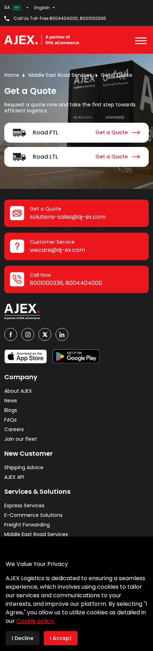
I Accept (61, 638)
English (42, 8)
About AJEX (18, 391)
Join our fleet (20, 439)
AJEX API (14, 477)
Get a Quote (116, 75)
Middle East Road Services (60, 75)
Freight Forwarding (27, 524)
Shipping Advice (23, 467)
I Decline (22, 638)
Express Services (24, 505)
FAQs (10, 419)
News (10, 400)
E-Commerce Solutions (33, 515)
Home (11, 75)
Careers (14, 429)
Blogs (10, 410)
